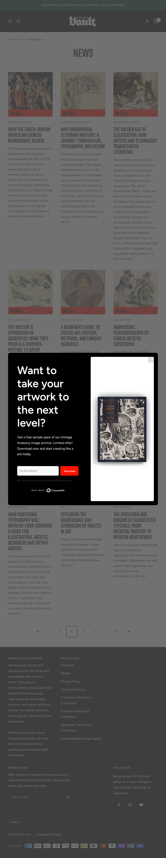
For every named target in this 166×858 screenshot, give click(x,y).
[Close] (152, 358)
